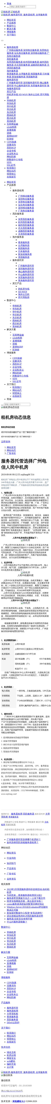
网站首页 (11, 182)
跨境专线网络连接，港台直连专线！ (25, 901)
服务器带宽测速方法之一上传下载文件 (26, 898)
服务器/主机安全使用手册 (19, 919)
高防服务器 (28, 814)
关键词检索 (11, 825)
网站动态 (11, 450)
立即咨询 (5, 441)
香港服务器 (13, 817)
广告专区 (11, 453)
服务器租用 (16, 814)
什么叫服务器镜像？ (17, 922)
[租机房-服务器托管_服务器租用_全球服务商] (10, 12)
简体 (9, 3)
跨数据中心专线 (11, 822)
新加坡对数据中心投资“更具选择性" (25, 913)
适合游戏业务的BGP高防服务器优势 (25, 916)
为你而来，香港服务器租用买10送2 (24, 895)
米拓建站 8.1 (18, 1101)
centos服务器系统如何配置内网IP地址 (25, 904)
